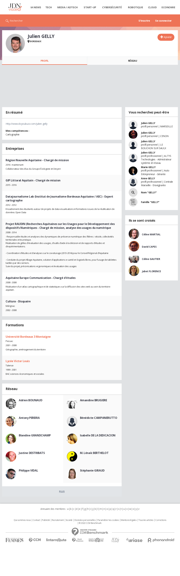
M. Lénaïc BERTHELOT (94, 453)
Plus (62, 491)
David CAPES (149, 246)
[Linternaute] (56, 540)
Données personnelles (85, 520)
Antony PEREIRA (29, 418)
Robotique (135, 7)
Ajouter (168, 37)
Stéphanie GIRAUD (92, 470)
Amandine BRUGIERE (93, 400)
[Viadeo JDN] (115, 540)
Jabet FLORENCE (151, 271)
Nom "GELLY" (149, 192)
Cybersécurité (112, 7)
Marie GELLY (148, 167)
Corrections (160, 520)
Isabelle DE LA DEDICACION (98, 435)
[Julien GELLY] (15, 43)
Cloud (152, 7)
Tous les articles (146, 520)
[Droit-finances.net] (77, 540)
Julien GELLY (148, 123)
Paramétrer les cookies (108, 520)
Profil (45, 60)
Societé (69, 520)
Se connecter (163, 20)
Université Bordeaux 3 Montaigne (28, 337)
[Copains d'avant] (96, 540)
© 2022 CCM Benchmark (90, 523)
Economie (168, 7)
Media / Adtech (67, 7)
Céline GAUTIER (151, 259)
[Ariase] (134, 540)
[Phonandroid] (161, 540)
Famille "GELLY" (150, 202)
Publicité (46, 520)
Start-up (90, 7)
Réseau (132, 60)
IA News (36, 7)
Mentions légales (128, 520)
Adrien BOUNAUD (30, 400)
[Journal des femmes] (14, 540)
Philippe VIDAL (28, 470)
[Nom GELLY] (133, 192)
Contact (36, 520)
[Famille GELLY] (133, 202)
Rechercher (16, 20)
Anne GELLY (148, 178)
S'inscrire (144, 20)
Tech (48, 7)
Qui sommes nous (22, 520)
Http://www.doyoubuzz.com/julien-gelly (26, 123)
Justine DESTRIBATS (32, 453)
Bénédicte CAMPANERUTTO (98, 418)
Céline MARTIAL (151, 234)
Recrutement (58, 520)
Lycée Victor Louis (18, 361)
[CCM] (35, 540)
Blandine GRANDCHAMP (35, 435)
